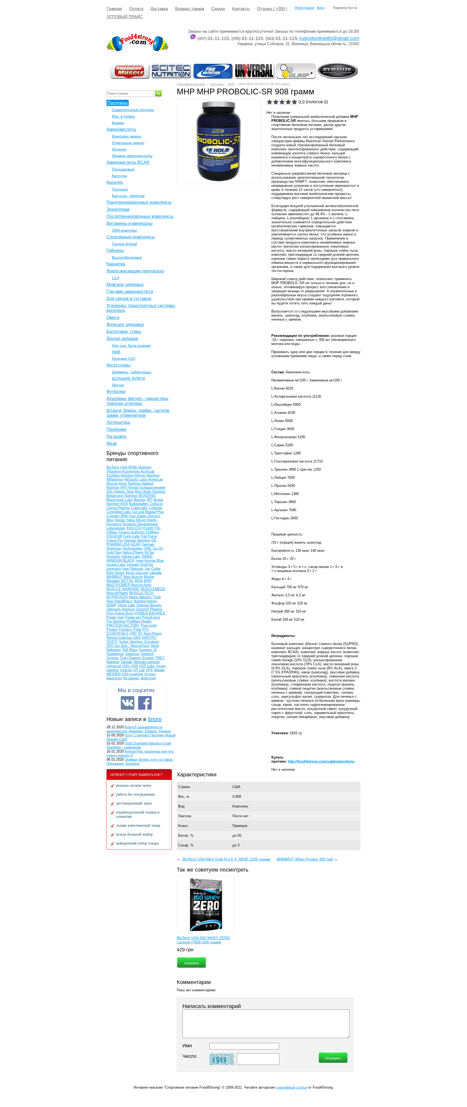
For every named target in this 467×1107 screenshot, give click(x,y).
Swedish (147, 654)
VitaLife (126, 670)
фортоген (148, 678)
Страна (184, 787)
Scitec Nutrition (131, 642)
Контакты (241, 8)
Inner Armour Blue (150, 561)
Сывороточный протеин (133, 110)
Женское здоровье (125, 324)
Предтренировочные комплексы (139, 202)
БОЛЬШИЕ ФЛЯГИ (128, 378)
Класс (183, 826)
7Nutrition (113, 471)
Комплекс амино (126, 136)
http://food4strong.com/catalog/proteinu (321, 761)
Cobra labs (139, 508)
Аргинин (119, 149)
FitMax (111, 532)
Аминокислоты (121, 129)
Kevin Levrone (137, 573)
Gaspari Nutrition (137, 540)
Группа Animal (124, 244)
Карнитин (115, 264)
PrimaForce (151, 617)
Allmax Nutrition (147, 475)
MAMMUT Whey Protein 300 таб (305, 859)
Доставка (159, 8)
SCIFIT (112, 642)
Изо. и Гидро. (123, 116)
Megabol (113, 581)
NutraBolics (123, 601)
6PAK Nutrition (139, 467)
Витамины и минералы (129, 223)
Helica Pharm (133, 552)
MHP (231, 84)
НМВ (116, 352)
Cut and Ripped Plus (148, 512)
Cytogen (113, 516)
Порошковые (123, 169)
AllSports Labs (135, 479)
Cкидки (218, 8)
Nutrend (140, 601)
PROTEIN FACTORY (123, 625)
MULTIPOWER (118, 585)
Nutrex (152, 601)
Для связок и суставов (128, 298)
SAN (137, 638)
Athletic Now (124, 492)
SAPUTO (149, 638)
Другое (118, 385)
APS (124, 488)
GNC (148, 548)
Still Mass (130, 650)
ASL (109, 492)
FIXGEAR (114, 536)
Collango (155, 508)
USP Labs (147, 666)
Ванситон (114, 678)
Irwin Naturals (133, 569)
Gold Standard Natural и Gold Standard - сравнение (138, 745)
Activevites (131, 471)
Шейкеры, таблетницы (131, 372)
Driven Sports (146, 520)
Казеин (118, 123)
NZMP (111, 605)
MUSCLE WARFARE (122, 589)
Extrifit (148, 528)
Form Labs (131, 536)
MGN (139, 581)
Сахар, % (186, 845)
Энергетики (117, 209)
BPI (150, 500)
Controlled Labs (118, 512)
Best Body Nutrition (150, 492)
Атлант (150, 674)
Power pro (133, 617)
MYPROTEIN (117, 597)
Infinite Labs (131, 556)
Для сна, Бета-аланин (131, 345)
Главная (114, 8)
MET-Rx (127, 581)
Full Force (149, 536)
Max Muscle (133, 577)
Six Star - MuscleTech (132, 646)
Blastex (140, 500)
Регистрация (304, 8)
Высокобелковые (127, 257)
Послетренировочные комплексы (140, 216)
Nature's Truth (150, 597)
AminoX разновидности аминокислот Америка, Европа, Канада (138, 729)
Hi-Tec (150, 552)
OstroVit (142, 609)
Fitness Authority (132, 532)
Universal (113, 666)
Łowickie (136, 674)
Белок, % (186, 835)
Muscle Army (141, 585)
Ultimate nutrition (146, 662)
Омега (112, 317)
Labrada (155, 573)
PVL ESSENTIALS (127, 631)
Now (109, 601)
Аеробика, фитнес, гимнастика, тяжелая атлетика (137, 401)
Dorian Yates (125, 520)
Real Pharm (153, 633)
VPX (149, 670)
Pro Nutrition (116, 621)
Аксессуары (118, 365)
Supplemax (115, 654)
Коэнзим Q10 (123, 358)
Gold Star (113, 552)
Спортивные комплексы (130, 237)
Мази (111, 443)
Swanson (132, 654)
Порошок (120, 189)
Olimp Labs (126, 605)
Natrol (134, 597)
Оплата (136, 8)
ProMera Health (139, 621)
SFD (110, 646)
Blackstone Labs (119, 500)
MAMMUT (114, 577)
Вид (181, 806)
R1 (140, 633)
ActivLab (147, 471)
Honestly (113, 556)
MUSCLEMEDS (153, 589)
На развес (116, 436)
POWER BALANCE (150, 613)
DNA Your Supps (134, 516)
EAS (131, 528)
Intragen (133, 565)
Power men (115, 617)
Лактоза (184, 816)
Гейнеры (115, 250)
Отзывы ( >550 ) (272, 8)
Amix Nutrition (130, 483)
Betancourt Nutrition (122, 496)
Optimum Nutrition (120, 609)
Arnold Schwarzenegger (146, 488)
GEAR (136, 544)
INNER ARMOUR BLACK (129, 558)
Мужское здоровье (125, 284)
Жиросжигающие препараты (135, 271)
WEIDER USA (117, 674)
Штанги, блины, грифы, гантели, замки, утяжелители (138, 413)
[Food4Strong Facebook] (145, 703)
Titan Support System (137, 658)
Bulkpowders (139, 504)
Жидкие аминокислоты (132, 156)
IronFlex (147, 565)
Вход (321, 8)
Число (189, 1056)
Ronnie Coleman (119, 638)
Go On (158, 548)
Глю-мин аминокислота (129, 291)
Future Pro (114, 540)
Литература (118, 422)
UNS (125, 666)
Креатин (114, 182)
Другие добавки (122, 338)
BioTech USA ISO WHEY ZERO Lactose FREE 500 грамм (203, 940)
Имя (187, 1045)
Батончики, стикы (123, 331)
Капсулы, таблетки (128, 196)
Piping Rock (124, 613)
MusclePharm (117, 593)
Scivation (151, 642)
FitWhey (152, 532)
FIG (158, 528)
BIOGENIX (147, 496)
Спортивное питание (191, 84)
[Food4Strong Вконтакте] (127, 703)
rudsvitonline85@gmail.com (329, 38)
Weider (159, 670)
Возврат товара (189, 8)
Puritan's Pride (130, 629)
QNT (133, 633)
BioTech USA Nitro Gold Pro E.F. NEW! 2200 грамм (226, 859)
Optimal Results (149, 605)
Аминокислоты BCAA (127, 162)
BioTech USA (117, 467)
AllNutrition (115, 479)
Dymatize (113, 524)
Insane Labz (116, 565)
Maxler (149, 577)
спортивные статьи (291, 1087)
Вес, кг (183, 796)
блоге (155, 719)
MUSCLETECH (141, 593)
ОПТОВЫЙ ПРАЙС (125, 16)
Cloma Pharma (118, 508)
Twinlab (126, 662)
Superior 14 (148, 650)
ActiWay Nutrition (120, 475)
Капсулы (119, 176)
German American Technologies (130, 546)
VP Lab (139, 670)
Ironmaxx (113, 569)
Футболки (115, 391)
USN (134, 666)
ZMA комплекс (124, 230)
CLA (115, 278)
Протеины (217, 84)
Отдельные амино (128, 143)
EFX (138, 528)
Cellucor (156, 504)
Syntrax (112, 658)
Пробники (116, 429)
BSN (124, 504)
